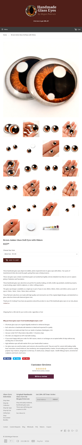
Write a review (41, 376)
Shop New (6, 400)
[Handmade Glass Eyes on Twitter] (61, 431)
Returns (42, 427)
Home (5, 35)
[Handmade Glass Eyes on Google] (72, 431)
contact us (6, 303)
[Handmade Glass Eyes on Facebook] (65, 431)
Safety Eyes (6, 413)
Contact (5, 427)
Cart (79, 29)
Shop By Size (7, 410)
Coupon (48, 427)
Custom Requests (15, 427)
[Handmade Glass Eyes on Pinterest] (69, 431)
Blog (23, 427)
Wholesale (30, 427)
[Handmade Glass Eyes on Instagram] (77, 431)
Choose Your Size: (9, 250)
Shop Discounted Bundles (6, 418)
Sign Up (55, 399)
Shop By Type (7, 408)
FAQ (36, 427)
